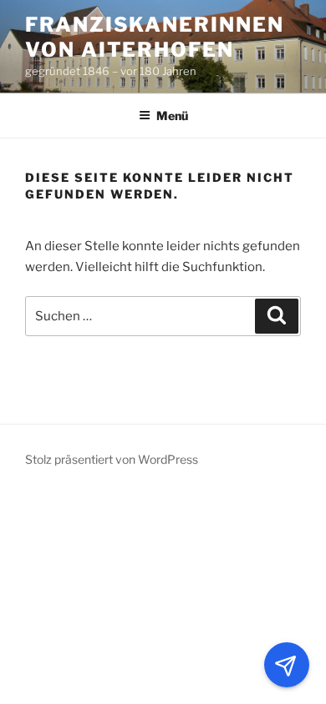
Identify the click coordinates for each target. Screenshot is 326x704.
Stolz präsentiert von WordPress (111, 459)
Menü (172, 115)
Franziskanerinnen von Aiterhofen (154, 37)
